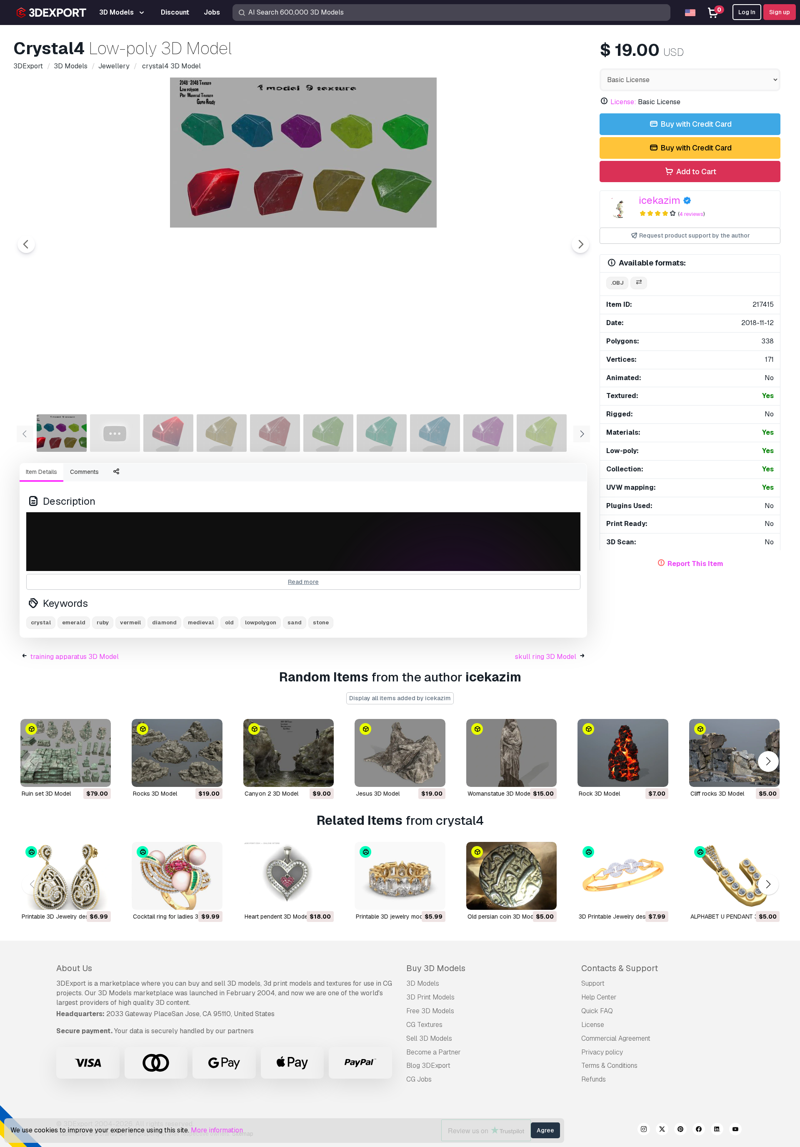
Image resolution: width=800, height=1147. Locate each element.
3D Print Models (430, 997)
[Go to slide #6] (328, 433)
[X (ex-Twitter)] (662, 1130)
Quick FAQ (597, 1011)
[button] (768, 761)
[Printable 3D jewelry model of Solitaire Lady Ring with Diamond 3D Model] (400, 876)
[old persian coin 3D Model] (511, 876)
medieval (201, 622)
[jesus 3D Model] (400, 753)
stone (321, 622)
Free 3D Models (430, 1011)
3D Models (422, 983)
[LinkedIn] (717, 1130)
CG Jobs (419, 1079)
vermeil (130, 622)
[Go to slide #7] (382, 433)
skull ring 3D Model (545, 656)
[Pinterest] (680, 1130)
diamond (164, 622)
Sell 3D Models (429, 1038)
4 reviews (691, 214)
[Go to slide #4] (222, 433)
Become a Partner (433, 1052)
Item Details (41, 472)
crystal (41, 622)
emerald (73, 622)
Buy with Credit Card (695, 124)
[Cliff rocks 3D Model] (734, 753)
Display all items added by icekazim (400, 698)
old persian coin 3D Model (503, 916)
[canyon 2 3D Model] (288, 753)
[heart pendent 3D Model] (288, 876)
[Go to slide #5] (275, 433)
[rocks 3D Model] (177, 753)
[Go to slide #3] (168, 433)
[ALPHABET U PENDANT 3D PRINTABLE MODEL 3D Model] (734, 876)
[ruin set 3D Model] (65, 753)
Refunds (593, 1079)
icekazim (659, 200)
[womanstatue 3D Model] (511, 753)
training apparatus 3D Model (74, 656)
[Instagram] (643, 1130)
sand (295, 622)
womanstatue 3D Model (500, 793)
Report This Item (695, 563)
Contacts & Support (619, 968)
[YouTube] (735, 1130)
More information (217, 1130)
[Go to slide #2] (115, 433)
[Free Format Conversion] (639, 283)
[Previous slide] (26, 244)
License (592, 1024)
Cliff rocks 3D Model (717, 793)
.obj (617, 282)
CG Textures (424, 1024)
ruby (103, 622)
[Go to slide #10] (542, 433)
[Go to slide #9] (488, 433)
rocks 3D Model (155, 793)
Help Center (599, 997)
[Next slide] (580, 244)
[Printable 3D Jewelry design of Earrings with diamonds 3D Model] (65, 876)
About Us (74, 968)
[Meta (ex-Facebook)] (698, 1130)
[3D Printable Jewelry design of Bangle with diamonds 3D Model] (623, 876)
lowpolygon (260, 622)
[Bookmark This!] (98, 775)
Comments (84, 472)
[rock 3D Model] (623, 753)
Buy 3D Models (435, 968)
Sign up (779, 12)
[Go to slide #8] (435, 433)
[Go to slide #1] (62, 433)
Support (593, 983)
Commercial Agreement (615, 1038)
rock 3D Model (599, 793)
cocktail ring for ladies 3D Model (176, 916)
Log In (746, 12)
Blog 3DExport (428, 1065)
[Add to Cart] (81, 775)
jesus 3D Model (378, 793)
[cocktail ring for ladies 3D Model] (177, 876)
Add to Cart (695, 171)
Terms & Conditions (609, 1065)
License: (623, 102)
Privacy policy (602, 1052)
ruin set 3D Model (46, 793)
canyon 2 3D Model (271, 793)
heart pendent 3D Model (277, 916)
